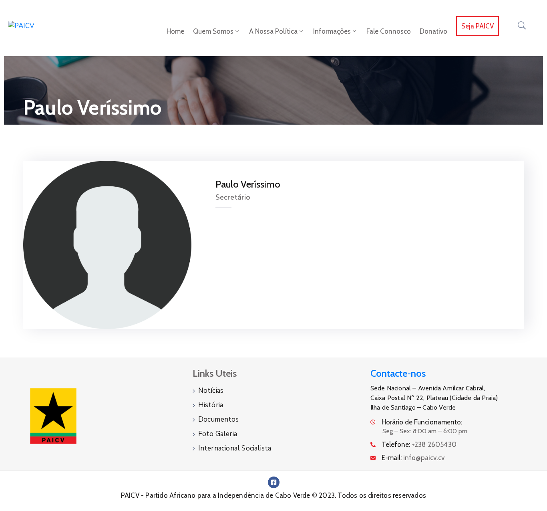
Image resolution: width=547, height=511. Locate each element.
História (210, 405)
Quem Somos (213, 31)
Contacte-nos (398, 373)
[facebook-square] (274, 482)
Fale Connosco (388, 31)
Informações (332, 31)
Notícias (211, 390)
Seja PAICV (477, 26)
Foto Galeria (217, 433)
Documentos (218, 419)
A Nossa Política (273, 31)
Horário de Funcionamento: (422, 422)
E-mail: (413, 458)
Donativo (433, 31)
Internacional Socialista (234, 448)
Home (175, 31)
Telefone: (419, 444)
